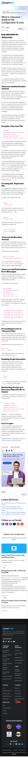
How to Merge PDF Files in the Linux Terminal (13, 514)
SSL (4, 567)
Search (24, 494)
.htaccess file (5, 447)
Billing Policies (18, 680)
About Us (17, 688)
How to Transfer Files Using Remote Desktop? (13, 512)
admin (7, 27)
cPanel (4, 597)
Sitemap (5, 713)
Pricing (4, 710)
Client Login (18, 693)
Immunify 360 (6, 693)
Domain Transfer (7, 679)
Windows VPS (18, 657)
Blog (4, 705)
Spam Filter (5, 698)
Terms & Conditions (7, 750)
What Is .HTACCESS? (15, 447)
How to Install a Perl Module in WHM (10, 506)
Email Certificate (7, 696)
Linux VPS (17, 650)
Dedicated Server (19, 660)
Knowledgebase (7, 708)
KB (7, 11)
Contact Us (17, 690)
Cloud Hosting (18, 663)
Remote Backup (7, 690)
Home (4, 11)
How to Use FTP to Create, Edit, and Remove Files (13, 556)
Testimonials (18, 696)
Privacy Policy (18, 678)
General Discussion (21, 29)
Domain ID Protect (7, 676)
